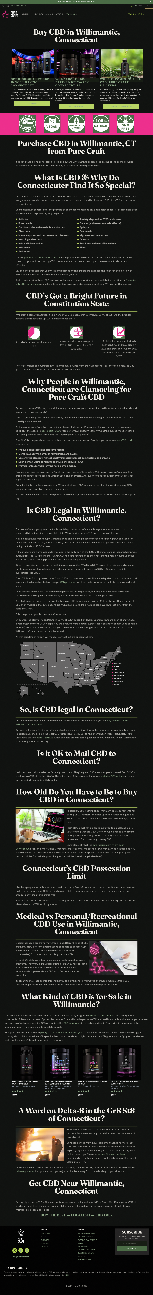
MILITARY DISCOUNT (86, 1250)
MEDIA (80, 1243)
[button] (17, 1091)
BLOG (73, 14)
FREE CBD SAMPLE (86, 1237)
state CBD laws (45, 737)
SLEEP (43, 1237)
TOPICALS (49, 14)
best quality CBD (50, 430)
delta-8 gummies (25, 1171)
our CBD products (127, 440)
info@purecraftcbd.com (19, 6)
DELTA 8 (44, 1246)
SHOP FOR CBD (32, 104)
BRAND (131, 14)
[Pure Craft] (10, 14)
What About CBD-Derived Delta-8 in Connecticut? (72, 82)
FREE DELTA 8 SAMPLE (87, 1240)
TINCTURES (38, 14)
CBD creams (107, 1015)
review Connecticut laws (111, 1154)
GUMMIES (26, 14)
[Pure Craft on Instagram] (9, 6)
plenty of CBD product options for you (61, 1032)
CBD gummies (71, 1023)
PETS (67, 14)
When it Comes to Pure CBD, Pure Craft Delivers (120, 82)
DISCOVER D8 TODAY (76, 107)
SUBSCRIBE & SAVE (86, 1253)
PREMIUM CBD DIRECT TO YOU (121, 107)
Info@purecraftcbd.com (21, 1257)
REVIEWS (81, 1256)
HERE (67, 1275)
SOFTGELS (59, 14)
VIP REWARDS (84, 1246)
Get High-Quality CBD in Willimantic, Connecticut (30, 82)
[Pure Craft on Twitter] (3, 6)
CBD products (67, 582)
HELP (140, 14)
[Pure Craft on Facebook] (6, 6)
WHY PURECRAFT (85, 1259)
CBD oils (92, 1015)
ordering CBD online (112, 776)
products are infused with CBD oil (42, 257)
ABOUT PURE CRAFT (86, 1233)
